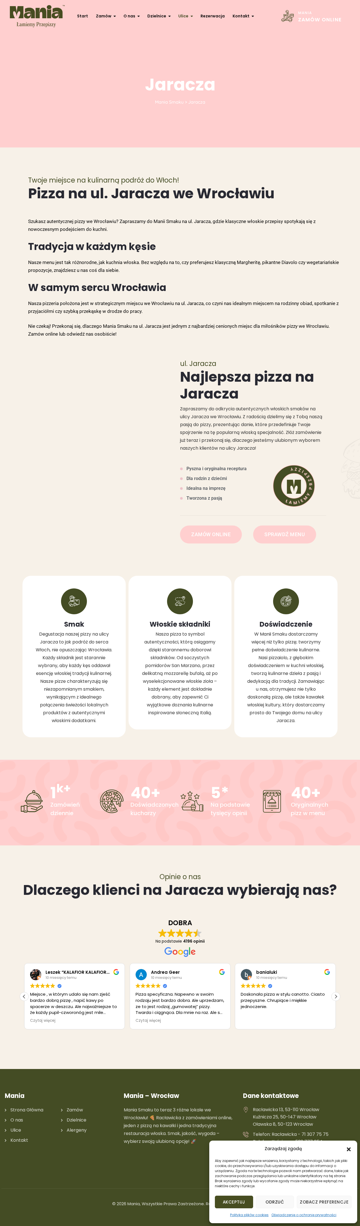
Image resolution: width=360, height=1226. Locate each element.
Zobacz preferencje (324, 1202)
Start (82, 16)
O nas (129, 16)
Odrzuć (275, 1202)
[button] (349, 1149)
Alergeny (77, 1130)
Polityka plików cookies (249, 1215)
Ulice (183, 16)
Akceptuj (234, 1202)
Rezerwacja (213, 16)
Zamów (103, 16)
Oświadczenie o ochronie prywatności (303, 1215)
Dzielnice (156, 16)
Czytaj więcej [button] (42, 1020)
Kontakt (241, 16)
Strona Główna (26, 1110)
